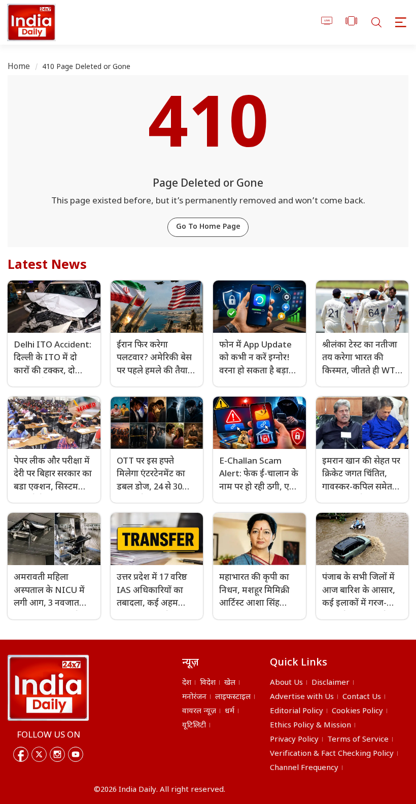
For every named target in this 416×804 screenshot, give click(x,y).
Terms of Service (358, 740)
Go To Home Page (208, 227)
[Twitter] (39, 754)
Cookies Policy (357, 711)
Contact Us (361, 697)
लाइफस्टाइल (233, 697)
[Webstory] (351, 22)
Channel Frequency (304, 768)
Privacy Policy (294, 740)
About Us (286, 683)
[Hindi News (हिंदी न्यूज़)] (30, 22)
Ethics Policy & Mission (310, 725)
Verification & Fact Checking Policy (332, 754)
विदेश (208, 683)
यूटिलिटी (194, 725)
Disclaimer (330, 683)
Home (19, 67)
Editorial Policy (296, 711)
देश (186, 683)
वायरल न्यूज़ (199, 711)
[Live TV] (327, 22)
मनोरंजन (194, 697)
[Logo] (48, 688)
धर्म (229, 711)
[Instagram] (57, 754)
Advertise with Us (302, 697)
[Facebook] (20, 754)
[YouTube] (75, 754)
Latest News (47, 266)
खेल (229, 683)
